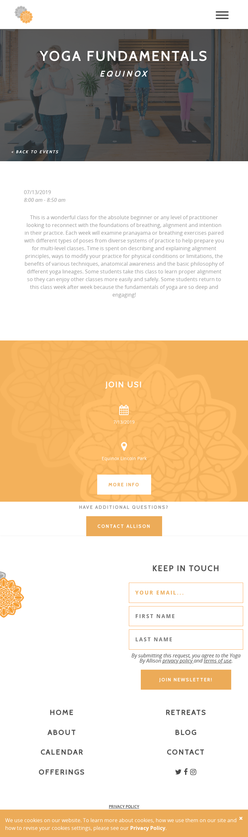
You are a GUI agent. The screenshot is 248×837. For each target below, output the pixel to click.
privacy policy (178, 660)
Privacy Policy (124, 806)
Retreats (186, 712)
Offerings (62, 772)
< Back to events (35, 151)
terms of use (218, 660)
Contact (186, 752)
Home (62, 712)
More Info (124, 484)
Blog (186, 732)
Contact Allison (124, 526)
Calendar (62, 752)
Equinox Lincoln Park (124, 458)
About (62, 732)
